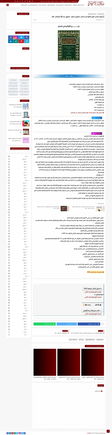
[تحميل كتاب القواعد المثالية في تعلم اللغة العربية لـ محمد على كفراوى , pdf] (45, 362)
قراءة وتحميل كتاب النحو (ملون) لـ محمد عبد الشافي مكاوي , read (48, 207)
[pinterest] (22, 1)
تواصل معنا (47, 1)
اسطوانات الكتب (13, 80)
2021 (26, 311)
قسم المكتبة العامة (13, 94)
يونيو (25, 164)
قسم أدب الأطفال (13, 83)
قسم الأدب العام (24, 86)
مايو (25, 167)
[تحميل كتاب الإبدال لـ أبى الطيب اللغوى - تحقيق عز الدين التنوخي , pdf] (92, 362)
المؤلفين (75, 5)
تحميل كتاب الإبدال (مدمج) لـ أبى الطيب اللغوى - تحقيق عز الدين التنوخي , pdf (69, 378)
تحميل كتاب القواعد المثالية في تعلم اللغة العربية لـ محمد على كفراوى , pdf (45, 378)
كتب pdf (81, 339)
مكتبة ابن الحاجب (72, 339)
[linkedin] (18, 1)
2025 (26, 180)
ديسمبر (24, 183)
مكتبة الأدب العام (42, 5)
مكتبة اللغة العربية (51, 5)
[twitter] (30, 1)
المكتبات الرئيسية (68, 5)
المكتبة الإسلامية (60, 5)
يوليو (25, 162)
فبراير (25, 175)
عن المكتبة (57, 1)
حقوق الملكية (62, 1)
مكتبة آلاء (89, 433)
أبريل (25, 170)
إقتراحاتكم (52, 1)
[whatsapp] (20, 1)
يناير (25, 178)
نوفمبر (24, 186)
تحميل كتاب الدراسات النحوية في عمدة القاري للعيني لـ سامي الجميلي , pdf (83, 207)
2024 (26, 212)
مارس (24, 172)
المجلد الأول (97, 291)
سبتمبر (24, 188)
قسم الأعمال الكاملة (13, 86)
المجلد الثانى (88, 291)
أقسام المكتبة (81, 5)
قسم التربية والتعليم (13, 88)
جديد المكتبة (68, 1)
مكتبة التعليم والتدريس (33, 5)
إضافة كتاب (42, 1)
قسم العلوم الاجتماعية (24, 91)
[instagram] (27, 1)
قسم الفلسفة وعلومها (13, 91)
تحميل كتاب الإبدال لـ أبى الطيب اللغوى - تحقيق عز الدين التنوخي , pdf (93, 378)
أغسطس (24, 159)
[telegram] (25, 1)
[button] (89, 324)
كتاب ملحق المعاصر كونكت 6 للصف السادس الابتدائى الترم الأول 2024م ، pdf (15, 124)
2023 (26, 247)
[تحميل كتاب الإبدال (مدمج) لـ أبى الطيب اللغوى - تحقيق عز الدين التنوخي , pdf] (68, 362)
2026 (26, 156)
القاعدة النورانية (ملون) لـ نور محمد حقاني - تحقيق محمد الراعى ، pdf (16, 115)
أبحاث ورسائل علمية (24, 80)
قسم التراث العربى (24, 88)
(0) (34, 20)
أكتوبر (25, 220)
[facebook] (32, 1)
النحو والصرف (100, 14)
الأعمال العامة (24, 5)
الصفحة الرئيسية (74, 1)
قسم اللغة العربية (92, 14)
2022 (26, 276)
